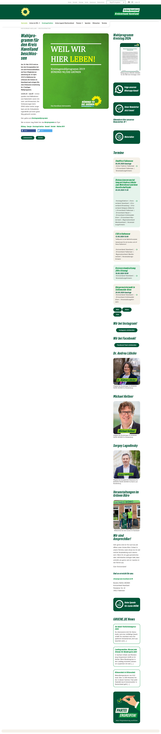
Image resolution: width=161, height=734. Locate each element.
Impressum (93, 2)
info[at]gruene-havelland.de (122, 579)
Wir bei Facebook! (124, 338)
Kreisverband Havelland (29, 28)
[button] (28, 130)
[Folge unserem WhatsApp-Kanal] (126, 89)
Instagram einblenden (127, 330)
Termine (118, 153)
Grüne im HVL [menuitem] (33, 23)
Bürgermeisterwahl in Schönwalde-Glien (125, 288)
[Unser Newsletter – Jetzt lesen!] (126, 109)
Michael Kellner (123, 396)
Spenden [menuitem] (87, 23)
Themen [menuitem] (78, 23)
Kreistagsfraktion (44, 28)
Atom (127, 309)
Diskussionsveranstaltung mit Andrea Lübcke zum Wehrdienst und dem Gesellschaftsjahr (127, 184)
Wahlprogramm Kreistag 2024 (123, 36)
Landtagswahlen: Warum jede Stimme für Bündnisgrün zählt (126, 650)
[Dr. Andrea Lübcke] (126, 371)
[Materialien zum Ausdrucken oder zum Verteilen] (126, 137)
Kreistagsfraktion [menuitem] (47, 23)
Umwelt (47, 126)
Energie (29, 126)
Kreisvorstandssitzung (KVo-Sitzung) (126, 269)
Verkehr (53, 126)
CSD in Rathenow (123, 233)
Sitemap (81, 2)
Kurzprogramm (49, 122)
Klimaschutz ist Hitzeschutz (125, 672)
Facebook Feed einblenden (126, 345)
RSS (117, 309)
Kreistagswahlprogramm (40, 118)
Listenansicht (27, 138)
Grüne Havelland (131, 10)
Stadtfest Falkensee (124, 161)
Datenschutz (100, 2)
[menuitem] (69, 2)
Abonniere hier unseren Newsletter (123, 120)
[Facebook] (129, 2)
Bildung (23, 126)
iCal (117, 314)
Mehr (127, 166)
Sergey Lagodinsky (125, 446)
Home (69, 2)
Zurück (40, 138)
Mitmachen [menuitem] (96, 23)
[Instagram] (132, 2)
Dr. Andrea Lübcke (125, 353)
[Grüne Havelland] (25, 11)
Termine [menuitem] (104, 23)
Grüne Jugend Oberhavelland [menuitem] (64, 23)
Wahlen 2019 (61, 126)
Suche (86, 2)
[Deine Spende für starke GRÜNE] (126, 604)
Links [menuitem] (136, 2)
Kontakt (75, 2)
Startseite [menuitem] (24, 23)
